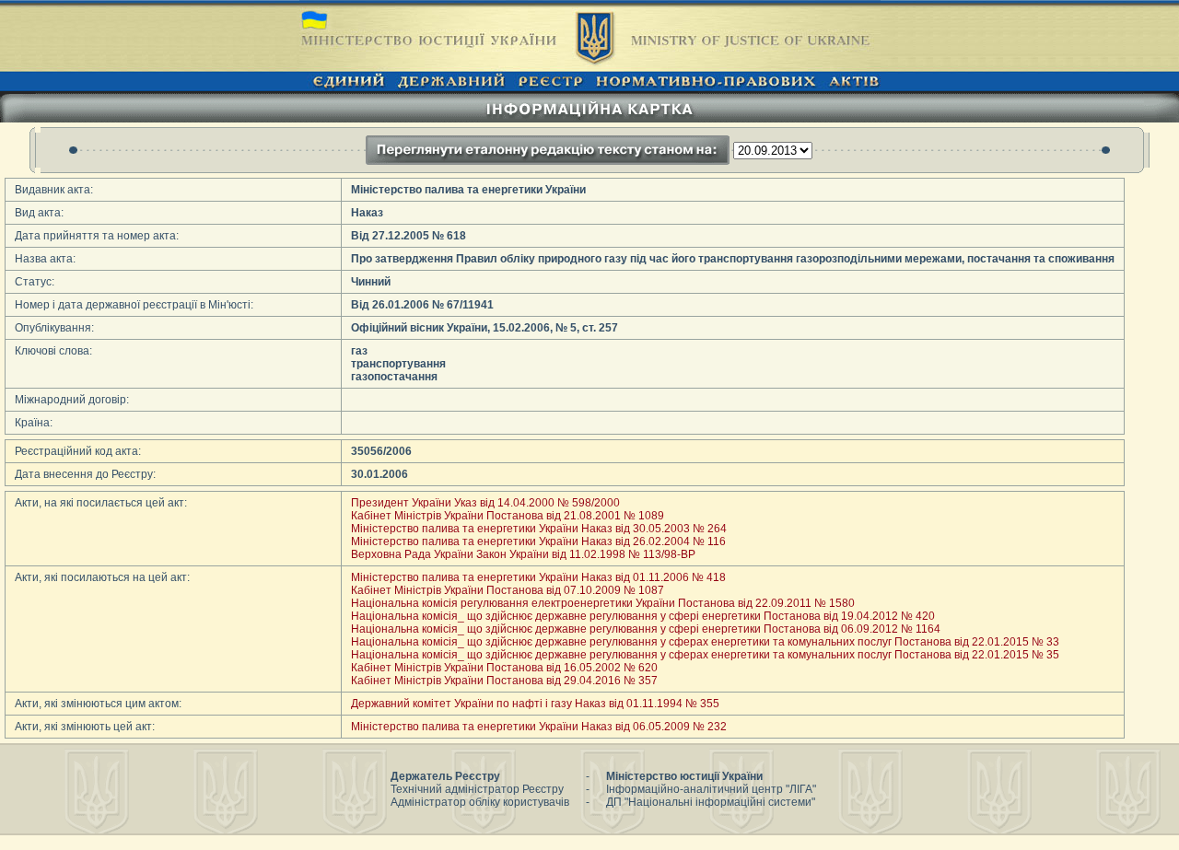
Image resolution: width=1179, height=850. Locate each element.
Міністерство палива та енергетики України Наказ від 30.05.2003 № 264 (539, 528)
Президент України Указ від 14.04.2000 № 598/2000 (485, 502)
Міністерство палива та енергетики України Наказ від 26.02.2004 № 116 (538, 541)
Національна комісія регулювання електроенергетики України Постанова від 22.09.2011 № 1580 (603, 603)
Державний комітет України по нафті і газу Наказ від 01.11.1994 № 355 (535, 703)
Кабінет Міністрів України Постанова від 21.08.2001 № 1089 (507, 515)
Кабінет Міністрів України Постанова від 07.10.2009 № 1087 (507, 590)
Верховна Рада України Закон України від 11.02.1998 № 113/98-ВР (523, 554)
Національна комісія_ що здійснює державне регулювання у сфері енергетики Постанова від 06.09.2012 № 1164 (645, 629)
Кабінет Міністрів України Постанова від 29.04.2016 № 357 (504, 680)
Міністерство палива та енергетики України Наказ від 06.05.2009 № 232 (539, 726)
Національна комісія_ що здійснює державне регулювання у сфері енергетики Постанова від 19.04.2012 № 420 (643, 616)
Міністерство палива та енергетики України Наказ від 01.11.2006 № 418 (538, 577)
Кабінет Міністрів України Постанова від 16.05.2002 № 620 (504, 667)
